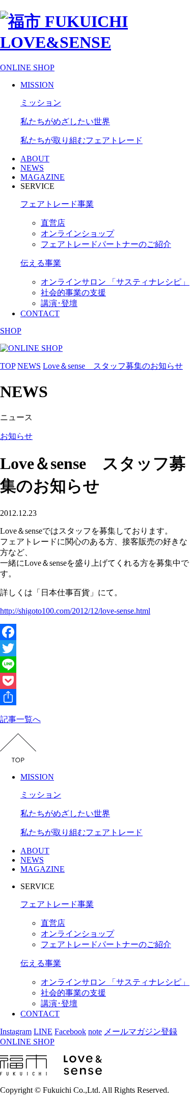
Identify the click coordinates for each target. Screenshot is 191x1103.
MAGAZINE (42, 177)
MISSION (37, 84)
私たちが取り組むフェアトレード (81, 140)
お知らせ (16, 436)
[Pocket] (95, 681)
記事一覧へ (20, 719)
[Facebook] (95, 632)
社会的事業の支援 (73, 292)
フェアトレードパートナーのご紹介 (106, 244)
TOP (7, 366)
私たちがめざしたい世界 (65, 121)
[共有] (95, 697)
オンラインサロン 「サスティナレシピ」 (115, 282)
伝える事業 (40, 263)
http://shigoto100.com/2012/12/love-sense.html (75, 610)
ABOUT (34, 158)
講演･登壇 (59, 303)
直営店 (53, 222)
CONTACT (40, 313)
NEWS (32, 167)
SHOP (10, 330)
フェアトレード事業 (57, 204)
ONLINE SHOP (27, 67)
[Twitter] (95, 648)
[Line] (95, 664)
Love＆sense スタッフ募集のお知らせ (113, 366)
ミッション (40, 102)
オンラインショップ (77, 233)
